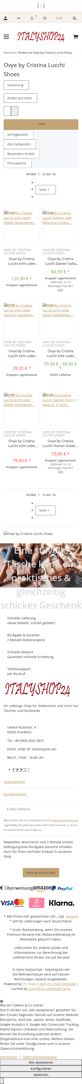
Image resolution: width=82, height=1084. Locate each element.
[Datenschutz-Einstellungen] (2, 1081)
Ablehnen (41, 1075)
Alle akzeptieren (41, 1062)
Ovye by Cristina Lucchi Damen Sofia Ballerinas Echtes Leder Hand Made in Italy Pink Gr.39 (60, 261)
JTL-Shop (30, 984)
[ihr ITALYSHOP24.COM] (38, 689)
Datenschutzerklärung (65, 820)
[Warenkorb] (75, 36)
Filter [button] (41, 124)
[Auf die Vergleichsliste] (74, 214)
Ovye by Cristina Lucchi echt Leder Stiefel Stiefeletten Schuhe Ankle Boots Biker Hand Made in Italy (21, 443)
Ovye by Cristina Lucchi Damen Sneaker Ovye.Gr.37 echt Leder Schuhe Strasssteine (60, 443)
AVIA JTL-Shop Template (57, 984)
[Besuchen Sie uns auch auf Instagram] (23, 770)
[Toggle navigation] (6, 36)
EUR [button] (59, 18)
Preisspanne (16, 163)
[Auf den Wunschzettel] (74, 219)
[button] (18, 18)
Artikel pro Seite (19, 98)
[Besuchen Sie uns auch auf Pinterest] (19, 770)
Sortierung (15, 85)
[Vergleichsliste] (32, 18)
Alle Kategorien (19, 144)
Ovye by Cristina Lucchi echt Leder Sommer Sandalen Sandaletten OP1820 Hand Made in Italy (21, 353)
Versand (72, 916)
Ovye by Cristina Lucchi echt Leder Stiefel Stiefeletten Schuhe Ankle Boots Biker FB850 (60, 353)
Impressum (8, 1057)
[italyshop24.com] (41, 36)
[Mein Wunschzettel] (45, 18)
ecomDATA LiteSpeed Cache (49, 988)
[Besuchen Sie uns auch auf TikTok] (27, 770)
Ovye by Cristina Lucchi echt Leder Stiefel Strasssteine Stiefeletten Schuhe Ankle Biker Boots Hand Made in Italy (21, 261)
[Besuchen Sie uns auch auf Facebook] (15, 770)
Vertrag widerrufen (41, 872)
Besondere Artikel (20, 154)
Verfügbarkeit (17, 134)
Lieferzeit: (60, 286)
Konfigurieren (41, 1068)
